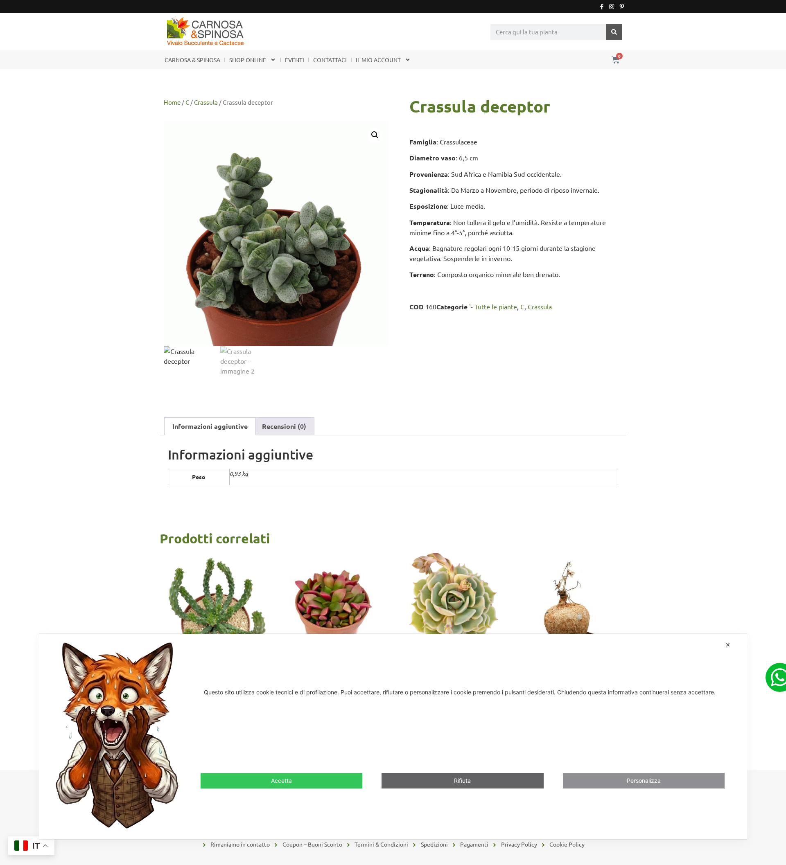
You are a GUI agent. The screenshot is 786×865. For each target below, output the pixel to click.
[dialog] (393, 736)
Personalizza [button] (644, 780)
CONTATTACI (330, 59)
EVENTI (294, 59)
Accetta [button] (281, 780)
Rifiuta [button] (462, 780)
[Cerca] (614, 32)
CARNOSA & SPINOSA (192, 59)
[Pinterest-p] (621, 6)
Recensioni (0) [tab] (284, 426)
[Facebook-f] (601, 6)
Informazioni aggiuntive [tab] (210, 426)
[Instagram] (611, 6)
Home (172, 102)
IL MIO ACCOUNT (378, 59)
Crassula (206, 102)
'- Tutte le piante (493, 306)
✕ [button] (727, 644)
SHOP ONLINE (247, 59)
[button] (375, 135)
